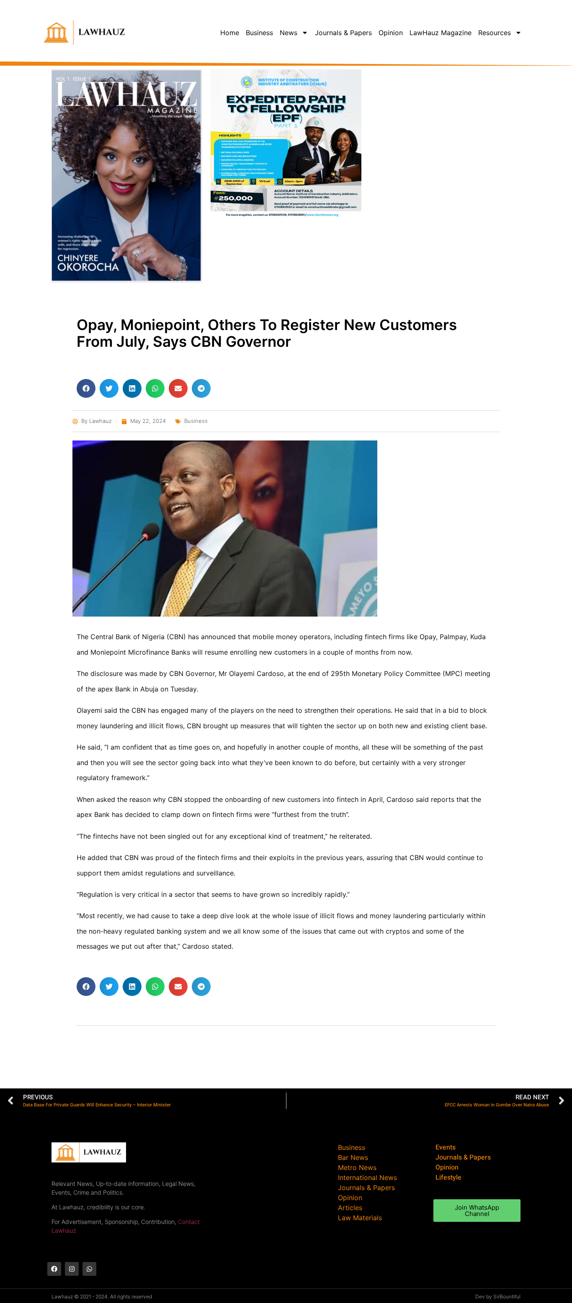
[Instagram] (72, 1269)
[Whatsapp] (89, 1269)
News (288, 32)
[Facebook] (54, 1269)
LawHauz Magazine (441, 32)
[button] (86, 388)
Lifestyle (448, 1177)
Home (229, 32)
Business (259, 32)
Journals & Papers (343, 32)
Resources (494, 32)
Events (445, 1147)
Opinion (391, 32)
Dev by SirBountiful (497, 1296)
